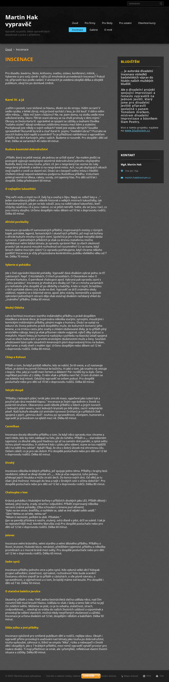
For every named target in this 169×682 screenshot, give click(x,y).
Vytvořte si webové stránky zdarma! (63, 676)
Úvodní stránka (108, 676)
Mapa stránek (131, 676)
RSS (148, 676)
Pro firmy (90, 23)
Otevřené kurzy (147, 23)
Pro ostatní (125, 23)
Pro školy (107, 23)
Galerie (94, 29)
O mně (108, 29)
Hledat (161, 3)
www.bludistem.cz (137, 130)
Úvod (75, 23)
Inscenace (77, 29)
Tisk (162, 676)
